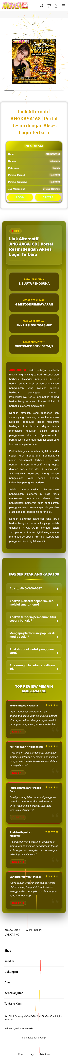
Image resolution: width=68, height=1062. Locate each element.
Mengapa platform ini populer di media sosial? (32, 634)
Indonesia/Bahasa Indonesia (18, 1028)
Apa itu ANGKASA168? (25, 588)
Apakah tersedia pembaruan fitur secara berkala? (32, 618)
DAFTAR (47, 197)
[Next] (64, 531)
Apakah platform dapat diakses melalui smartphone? (31, 602)
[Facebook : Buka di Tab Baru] (22, 1046)
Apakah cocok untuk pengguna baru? (31, 650)
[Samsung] (10, 5)
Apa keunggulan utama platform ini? (32, 667)
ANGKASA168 (17, 370)
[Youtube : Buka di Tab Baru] (45, 1046)
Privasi (21, 1054)
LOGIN (20, 197)
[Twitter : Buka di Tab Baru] (30, 1046)
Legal (32, 1054)
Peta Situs (45, 1054)
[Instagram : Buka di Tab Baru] (37, 1046)
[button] (49, 5)
